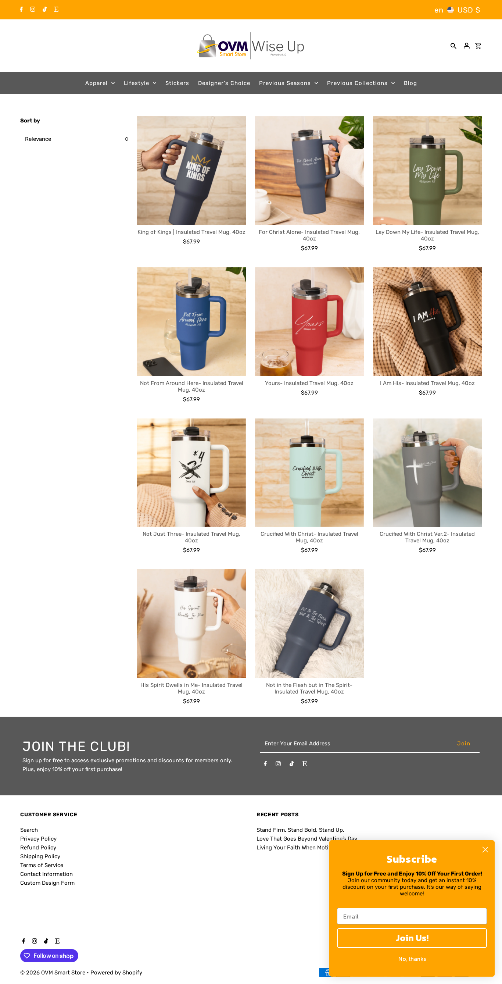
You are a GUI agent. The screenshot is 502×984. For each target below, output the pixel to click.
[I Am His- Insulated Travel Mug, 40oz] (427, 321)
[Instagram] (31, 10)
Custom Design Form (47, 883)
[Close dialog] (485, 849)
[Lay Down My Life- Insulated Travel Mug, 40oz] (427, 170)
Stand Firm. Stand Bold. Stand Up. (300, 830)
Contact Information (46, 874)
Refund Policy (38, 847)
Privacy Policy (38, 838)
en (439, 10)
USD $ (469, 10)
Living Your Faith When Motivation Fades (309, 847)
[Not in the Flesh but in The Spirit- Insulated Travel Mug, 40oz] (309, 623)
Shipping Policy (40, 856)
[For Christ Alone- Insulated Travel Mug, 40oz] (309, 170)
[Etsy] (55, 10)
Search (29, 830)
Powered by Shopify (116, 972)
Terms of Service (41, 865)
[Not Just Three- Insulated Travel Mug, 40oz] (191, 472)
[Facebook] (20, 10)
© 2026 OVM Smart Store (53, 972)
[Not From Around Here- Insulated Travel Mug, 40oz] (191, 321)
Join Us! (412, 937)
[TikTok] (44, 10)
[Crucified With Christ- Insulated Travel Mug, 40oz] (309, 472)
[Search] (453, 46)
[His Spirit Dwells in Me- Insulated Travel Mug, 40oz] (191, 623)
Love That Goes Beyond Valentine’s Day (307, 838)
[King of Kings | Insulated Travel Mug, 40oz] (191, 170)
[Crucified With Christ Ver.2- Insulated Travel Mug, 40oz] (427, 472)
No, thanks (412, 958)
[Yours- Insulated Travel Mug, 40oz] (309, 321)
